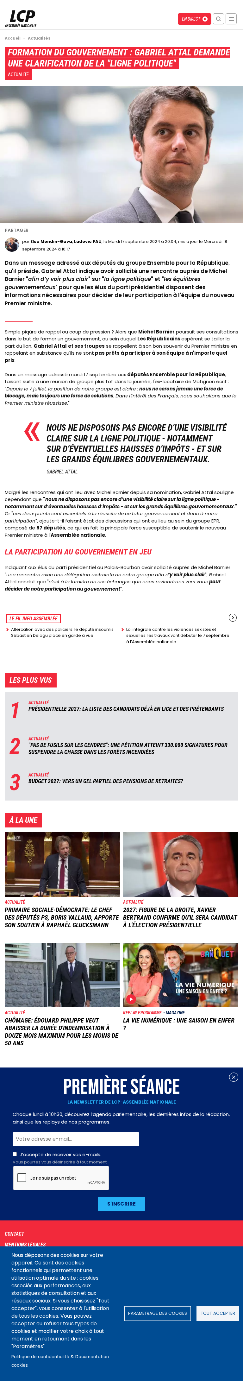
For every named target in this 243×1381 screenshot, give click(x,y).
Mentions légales (25, 1245)
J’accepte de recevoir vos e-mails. (60, 1158)
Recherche (218, 18)
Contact (14, 1234)
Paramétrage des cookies (157, 1313)
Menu (231, 18)
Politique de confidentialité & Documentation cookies (60, 1361)
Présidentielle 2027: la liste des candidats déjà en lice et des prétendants (126, 709)
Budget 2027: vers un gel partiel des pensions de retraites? (105, 781)
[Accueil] (20, 25)
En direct (191, 19)
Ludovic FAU (88, 241)
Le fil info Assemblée (33, 619)
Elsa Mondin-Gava (51, 241)
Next (233, 618)
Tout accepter (218, 1313)
